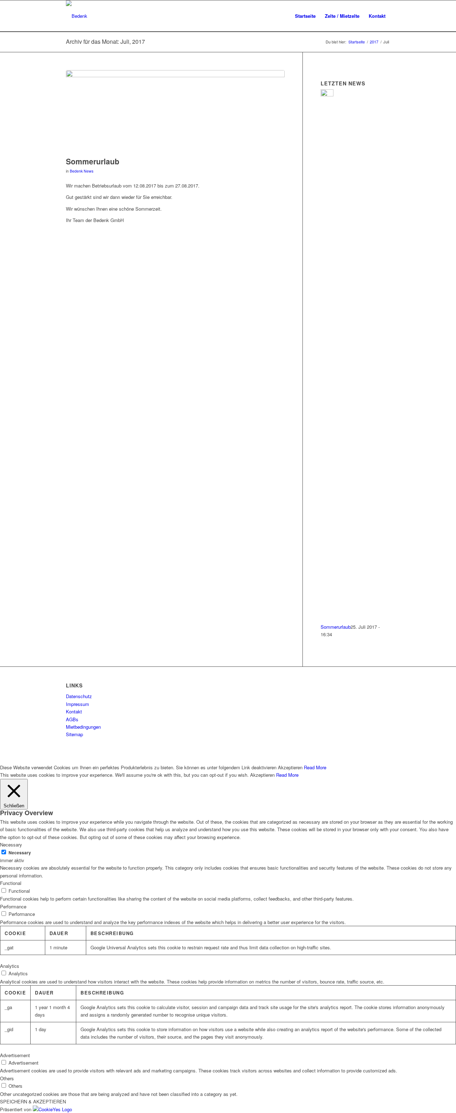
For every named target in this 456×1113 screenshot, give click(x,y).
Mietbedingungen (83, 726)
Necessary (20, 853)
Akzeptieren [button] (290, 767)
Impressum (77, 704)
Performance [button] (13, 906)
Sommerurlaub (92, 161)
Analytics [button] (9, 965)
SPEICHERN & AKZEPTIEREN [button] (33, 1101)
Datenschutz (79, 696)
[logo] (76, 16)
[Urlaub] (175, 111)
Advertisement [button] (15, 1055)
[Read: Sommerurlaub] (327, 94)
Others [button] (7, 1078)
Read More (315, 767)
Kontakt (74, 711)
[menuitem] (305, 16)
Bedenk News (81, 171)
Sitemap (74, 734)
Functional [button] (10, 883)
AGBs (72, 719)
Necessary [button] (11, 844)
